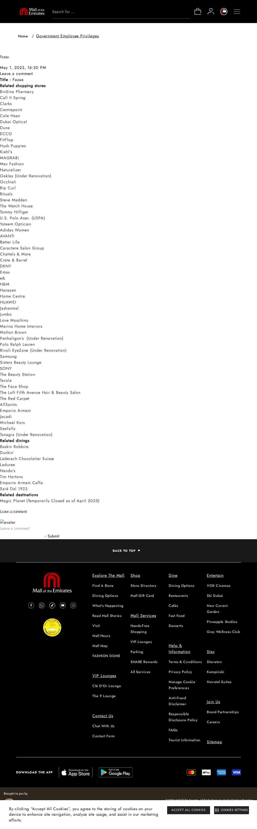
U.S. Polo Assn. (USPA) (22, 218)
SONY (6, 368)
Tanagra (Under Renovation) (26, 434)
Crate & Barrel (13, 260)
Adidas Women (14, 230)
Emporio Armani (15, 410)
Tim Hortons (11, 477)
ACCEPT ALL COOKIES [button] (188, 810)
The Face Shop (14, 386)
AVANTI (7, 236)
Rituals (6, 194)
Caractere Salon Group (22, 248)
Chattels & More (15, 254)
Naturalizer (10, 170)
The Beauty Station (17, 374)
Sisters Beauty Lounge (20, 362)
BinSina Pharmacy (17, 92)
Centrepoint (11, 110)
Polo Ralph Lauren (17, 344)
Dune (5, 128)
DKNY (5, 266)
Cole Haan (10, 116)
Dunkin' (7, 452)
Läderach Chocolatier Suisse (27, 459)
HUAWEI (8, 302)
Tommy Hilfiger (14, 212)
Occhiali (8, 182)
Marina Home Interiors (21, 326)
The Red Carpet (14, 398)
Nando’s (7, 471)
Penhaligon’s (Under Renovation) (31, 338)
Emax (5, 272)
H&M (5, 284)
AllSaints (8, 404)
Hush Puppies (13, 146)
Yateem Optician (15, 224)
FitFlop (6, 140)
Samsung (8, 356)
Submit (53, 536)
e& (2, 278)
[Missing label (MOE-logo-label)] (32, 11)
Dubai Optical (13, 122)
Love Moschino (14, 320)
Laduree (7, 465)
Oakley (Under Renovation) (25, 176)
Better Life (10, 242)
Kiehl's (6, 152)
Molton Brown (13, 332)
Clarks (6, 104)
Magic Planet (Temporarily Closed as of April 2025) (50, 501)
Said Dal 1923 (13, 489)
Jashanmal (9, 308)
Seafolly (8, 428)
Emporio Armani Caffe (21, 483)
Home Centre (12, 296)
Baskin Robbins (14, 446)
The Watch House (16, 206)
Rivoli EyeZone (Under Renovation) (33, 350)
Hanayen (8, 290)
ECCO (6, 134)
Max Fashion (12, 164)
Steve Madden (13, 200)
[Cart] (198, 14)
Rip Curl (8, 188)
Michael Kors (12, 422)
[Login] (211, 11)
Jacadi (6, 416)
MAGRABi (9, 158)
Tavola (6, 380)
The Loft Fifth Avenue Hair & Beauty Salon (40, 392)
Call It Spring (13, 98)
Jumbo (6, 314)
